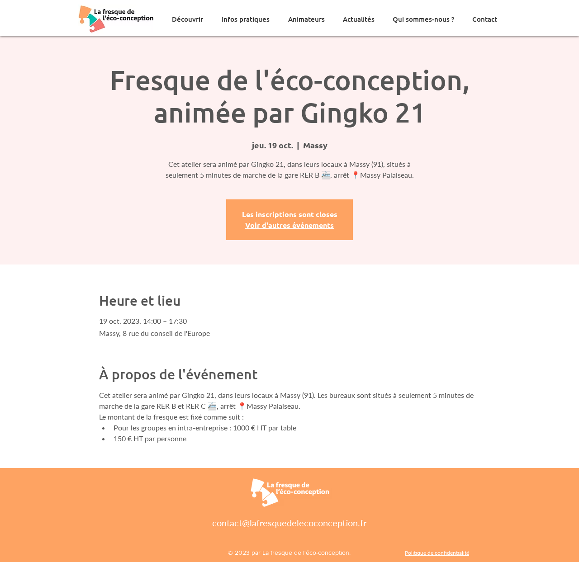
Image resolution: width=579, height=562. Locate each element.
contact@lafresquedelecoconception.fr (289, 522)
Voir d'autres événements (289, 225)
